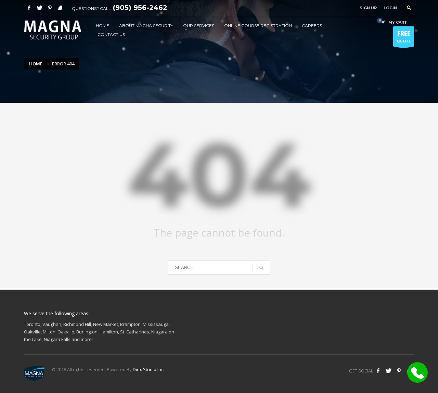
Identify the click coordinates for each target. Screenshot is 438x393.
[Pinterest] (49, 8)
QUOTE (404, 36)
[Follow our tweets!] (388, 371)
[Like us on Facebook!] (378, 371)
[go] (261, 268)
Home (35, 64)
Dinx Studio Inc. (148, 369)
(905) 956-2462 (140, 7)
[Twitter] (39, 8)
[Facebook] (29, 8)
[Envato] (60, 8)
